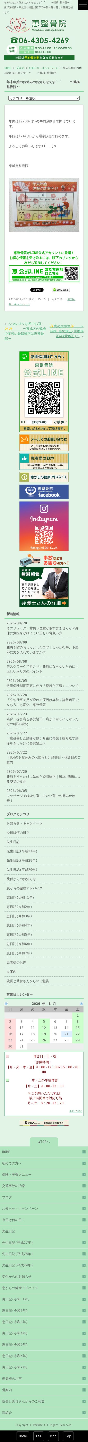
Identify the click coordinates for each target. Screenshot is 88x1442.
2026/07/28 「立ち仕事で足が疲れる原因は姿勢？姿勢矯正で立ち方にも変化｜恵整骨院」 (43, 700)
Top (68, 1436)
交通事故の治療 (13, 1186)
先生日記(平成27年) (22, 851)
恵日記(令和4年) (19, 925)
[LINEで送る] (61, 289)
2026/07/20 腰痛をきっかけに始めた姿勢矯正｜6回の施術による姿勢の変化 (44, 776)
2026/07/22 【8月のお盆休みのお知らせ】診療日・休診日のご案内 (44, 757)
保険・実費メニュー (17, 1175)
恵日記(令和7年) (19, 953)
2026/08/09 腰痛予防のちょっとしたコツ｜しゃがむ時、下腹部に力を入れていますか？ (43, 647)
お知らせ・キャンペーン (43, 67)
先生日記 (13, 842)
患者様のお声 (16, 962)
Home (23, 1436)
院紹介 (7, 1413)
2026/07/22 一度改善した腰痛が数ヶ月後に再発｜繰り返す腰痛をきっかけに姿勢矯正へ (43, 738)
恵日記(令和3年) (19, 916)
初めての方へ (12, 1163)
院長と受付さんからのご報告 (28, 981)
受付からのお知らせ (21, 879)
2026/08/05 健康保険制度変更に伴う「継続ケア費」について (43, 683)
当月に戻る (75, 1111)
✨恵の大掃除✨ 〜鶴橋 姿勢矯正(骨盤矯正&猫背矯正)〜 (67, 331)
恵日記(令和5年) (19, 935)
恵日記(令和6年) (19, 944)
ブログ (20, 67)
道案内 (11, 972)
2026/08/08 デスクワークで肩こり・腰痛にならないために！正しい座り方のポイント (43, 666)
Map (53, 1436)
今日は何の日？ (18, 833)
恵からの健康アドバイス (25, 888)
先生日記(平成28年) (22, 860)
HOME (8, 67)
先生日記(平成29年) (22, 870)
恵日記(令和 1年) (20, 897)
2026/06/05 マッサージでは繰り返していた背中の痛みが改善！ (41, 796)
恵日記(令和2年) (19, 907)
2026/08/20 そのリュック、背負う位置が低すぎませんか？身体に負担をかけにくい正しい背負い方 (43, 628)
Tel (39, 1436)
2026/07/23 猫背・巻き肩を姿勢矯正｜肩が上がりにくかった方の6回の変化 (43, 719)
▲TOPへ (44, 1142)
